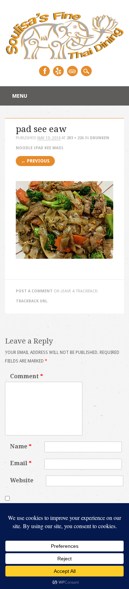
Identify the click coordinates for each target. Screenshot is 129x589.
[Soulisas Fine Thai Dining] (64, 58)
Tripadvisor (72, 71)
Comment (26, 376)
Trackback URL (31, 301)
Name (21, 446)
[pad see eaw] (64, 265)
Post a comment (34, 291)
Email (21, 463)
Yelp (58, 71)
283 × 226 (75, 138)
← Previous (35, 161)
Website (21, 480)
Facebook (44, 71)
